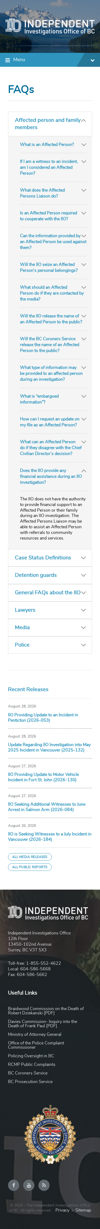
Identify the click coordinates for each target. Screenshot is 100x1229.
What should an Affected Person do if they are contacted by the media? (52, 293)
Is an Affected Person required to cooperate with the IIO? (48, 216)
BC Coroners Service (27, 1073)
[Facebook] (13, 1185)
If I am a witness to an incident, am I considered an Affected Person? (49, 167)
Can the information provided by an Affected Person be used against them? (53, 242)
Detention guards (36, 575)
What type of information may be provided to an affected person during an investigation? (51, 373)
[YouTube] (28, 1185)
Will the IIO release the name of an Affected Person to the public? (51, 319)
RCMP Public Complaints (31, 1064)
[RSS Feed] (44, 1185)
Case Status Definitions (43, 557)
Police (22, 645)
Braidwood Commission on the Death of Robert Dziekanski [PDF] (46, 1011)
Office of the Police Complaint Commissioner (36, 1045)
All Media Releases (29, 857)
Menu (19, 59)
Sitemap (83, 1210)
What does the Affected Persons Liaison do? (42, 193)
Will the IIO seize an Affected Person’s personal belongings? (49, 267)
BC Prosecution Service (30, 1082)
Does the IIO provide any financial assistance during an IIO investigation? (51, 476)
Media (22, 627)
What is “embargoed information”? (39, 399)
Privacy (62, 1210)
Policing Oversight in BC (31, 1056)
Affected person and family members (48, 124)
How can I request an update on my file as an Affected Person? (49, 422)
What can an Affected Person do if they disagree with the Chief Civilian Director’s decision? (51, 448)
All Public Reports (29, 867)
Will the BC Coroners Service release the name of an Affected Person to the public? (49, 345)
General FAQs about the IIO (48, 592)
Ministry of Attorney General (34, 1034)
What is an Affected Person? (47, 144)
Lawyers (25, 610)
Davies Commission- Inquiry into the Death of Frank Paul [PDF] (42, 1023)
